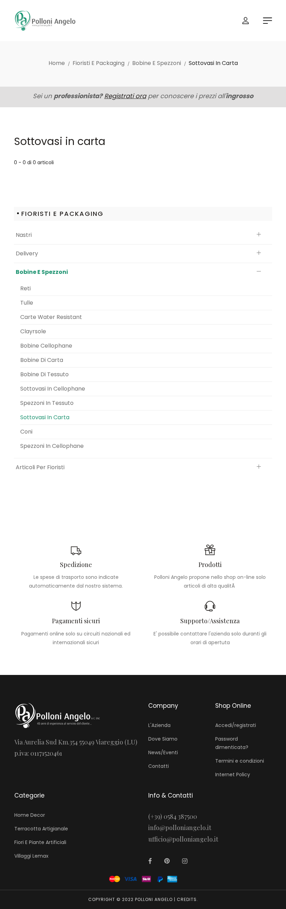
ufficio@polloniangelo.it (183, 839)
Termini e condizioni (239, 760)
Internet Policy (232, 774)
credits (187, 899)
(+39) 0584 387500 (172, 816)
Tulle (26, 303)
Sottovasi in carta (44, 417)
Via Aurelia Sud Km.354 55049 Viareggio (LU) (75, 742)
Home (56, 63)
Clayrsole (33, 331)
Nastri (24, 235)
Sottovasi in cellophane (52, 389)
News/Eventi (163, 752)
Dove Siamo (163, 738)
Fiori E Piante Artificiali (40, 842)
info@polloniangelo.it (179, 827)
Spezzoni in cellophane (52, 446)
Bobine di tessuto (44, 374)
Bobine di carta (41, 360)
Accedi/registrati (235, 725)
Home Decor (29, 815)
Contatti (158, 766)
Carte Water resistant (51, 317)
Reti (25, 288)
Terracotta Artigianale (41, 828)
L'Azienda (159, 725)
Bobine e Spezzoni (156, 63)
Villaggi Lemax (31, 855)
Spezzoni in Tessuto (47, 403)
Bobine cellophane (46, 346)
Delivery (27, 253)
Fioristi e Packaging (99, 63)
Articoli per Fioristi (40, 467)
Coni (26, 432)
